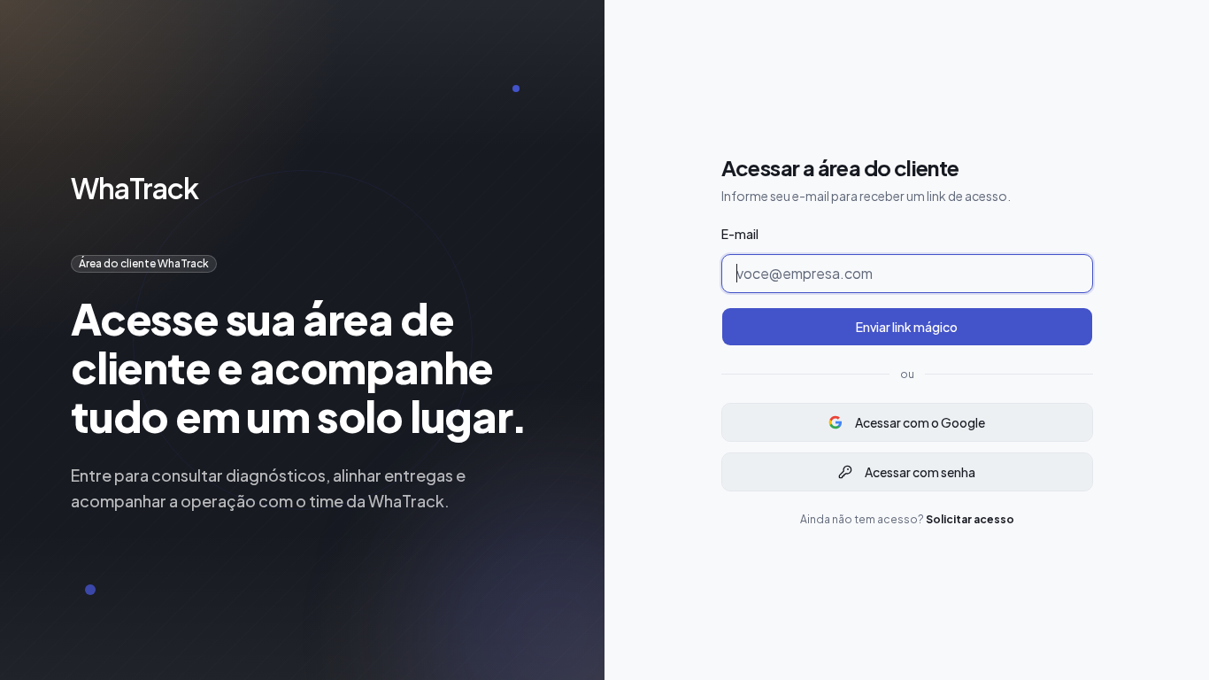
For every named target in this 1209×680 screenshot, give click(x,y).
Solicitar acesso (970, 519)
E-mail (740, 234)
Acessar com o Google (920, 422)
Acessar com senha (920, 472)
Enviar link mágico (907, 327)
